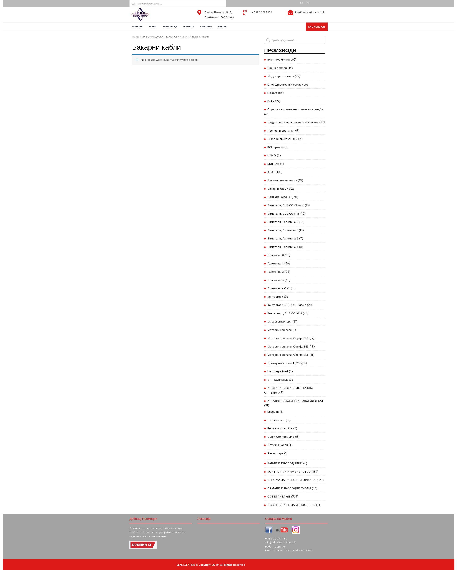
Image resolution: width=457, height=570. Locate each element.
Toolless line (276, 420)
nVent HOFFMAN (278, 59)
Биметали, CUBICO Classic (285, 205)
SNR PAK (273, 164)
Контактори (275, 296)
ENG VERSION (318, 28)
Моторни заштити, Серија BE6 (288, 354)
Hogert (272, 92)
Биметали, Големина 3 (282, 247)
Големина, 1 (275, 263)
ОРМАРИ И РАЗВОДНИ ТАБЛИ (289, 488)
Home (135, 36)
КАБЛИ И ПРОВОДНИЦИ (284, 463)
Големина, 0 (275, 255)
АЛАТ (271, 172)
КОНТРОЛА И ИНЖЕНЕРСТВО (289, 471)
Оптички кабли (277, 445)
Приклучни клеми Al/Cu (283, 363)
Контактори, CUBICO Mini (284, 313)
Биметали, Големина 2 (282, 238)
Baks (270, 101)
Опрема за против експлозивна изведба (295, 109)
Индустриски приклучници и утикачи (292, 122)
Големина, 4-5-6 (278, 288)
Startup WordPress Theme (263, 564)
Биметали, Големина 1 (282, 230)
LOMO (271, 155)
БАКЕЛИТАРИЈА (279, 197)
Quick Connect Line (280, 436)
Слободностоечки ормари (285, 84)
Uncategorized (277, 371)
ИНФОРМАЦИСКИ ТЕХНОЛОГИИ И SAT (165, 36)
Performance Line (279, 428)
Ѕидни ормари (277, 68)
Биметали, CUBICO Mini (283, 213)
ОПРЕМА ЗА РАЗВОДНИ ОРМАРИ (291, 480)
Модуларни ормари (280, 76)
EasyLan (273, 411)
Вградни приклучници (282, 139)
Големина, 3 (275, 280)
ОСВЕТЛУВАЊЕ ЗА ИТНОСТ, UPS (291, 505)
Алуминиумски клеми (282, 180)
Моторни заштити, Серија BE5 (288, 346)
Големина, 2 (275, 271)
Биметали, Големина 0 (282, 222)
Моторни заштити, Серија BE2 (288, 338)
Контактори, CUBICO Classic (286, 305)
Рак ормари (275, 453)
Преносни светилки (280, 130)
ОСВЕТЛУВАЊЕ (278, 496)
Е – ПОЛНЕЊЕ (277, 379)
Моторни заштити (279, 330)
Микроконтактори (279, 321)
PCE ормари (275, 147)
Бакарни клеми (277, 188)
